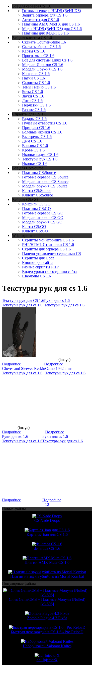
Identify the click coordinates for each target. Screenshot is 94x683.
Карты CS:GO (34, 226)
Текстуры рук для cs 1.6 (22, 305)
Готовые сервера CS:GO (42, 213)
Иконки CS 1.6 (34, 163)
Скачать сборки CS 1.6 (41, 46)
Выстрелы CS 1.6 (37, 136)
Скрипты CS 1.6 (36, 82)
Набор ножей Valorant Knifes (47, 646)
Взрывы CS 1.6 (35, 145)
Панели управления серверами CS (51, 253)
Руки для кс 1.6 (15, 436)
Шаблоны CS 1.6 (36, 276)
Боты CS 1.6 (32, 91)
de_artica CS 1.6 (47, 548)
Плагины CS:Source (39, 172)
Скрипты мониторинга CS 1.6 (48, 240)
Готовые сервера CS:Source (45, 177)
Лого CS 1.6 (32, 100)
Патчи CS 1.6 (33, 78)
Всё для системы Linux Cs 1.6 (47, 60)
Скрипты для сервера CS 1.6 (46, 249)
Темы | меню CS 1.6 (39, 87)
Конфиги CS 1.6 (36, 73)
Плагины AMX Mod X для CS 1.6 (51, 24)
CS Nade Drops (47, 520)
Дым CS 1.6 (32, 141)
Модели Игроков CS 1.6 (42, 64)
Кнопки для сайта (37, 262)
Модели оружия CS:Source (44, 186)
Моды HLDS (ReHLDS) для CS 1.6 (52, 28)
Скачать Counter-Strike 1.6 (44, 42)
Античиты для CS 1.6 (40, 19)
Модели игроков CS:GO (42, 217)
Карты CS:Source (36, 190)
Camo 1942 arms (58, 368)
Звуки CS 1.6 (33, 96)
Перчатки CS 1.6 (36, 105)
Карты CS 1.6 (33, 51)
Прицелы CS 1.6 (36, 127)
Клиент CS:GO (35, 231)
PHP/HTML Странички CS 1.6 (48, 244)
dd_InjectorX (47, 660)
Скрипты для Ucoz (38, 258)
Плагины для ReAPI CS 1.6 (45, 33)
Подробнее (11, 364)
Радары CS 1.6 (34, 118)
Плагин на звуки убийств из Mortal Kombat (47, 576)
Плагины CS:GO (36, 208)
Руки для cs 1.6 (57, 300)
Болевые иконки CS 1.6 (42, 132)
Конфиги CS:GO (36, 204)
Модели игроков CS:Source (45, 181)
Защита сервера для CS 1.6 (44, 15)
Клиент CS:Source (37, 195)
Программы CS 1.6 (38, 55)
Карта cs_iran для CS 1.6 (47, 534)
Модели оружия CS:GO (42, 222)
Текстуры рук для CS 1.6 (23, 300)
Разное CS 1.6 (34, 109)
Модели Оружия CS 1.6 (42, 69)
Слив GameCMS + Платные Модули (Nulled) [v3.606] (47, 601)
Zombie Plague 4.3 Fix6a (47, 618)
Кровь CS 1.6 (33, 150)
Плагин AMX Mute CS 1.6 (47, 562)
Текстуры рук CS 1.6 (39, 159)
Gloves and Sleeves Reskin (23, 368)
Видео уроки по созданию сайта (49, 271)
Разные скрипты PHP (40, 267)
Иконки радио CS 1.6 (40, 154)
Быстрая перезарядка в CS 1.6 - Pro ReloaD (47, 632)
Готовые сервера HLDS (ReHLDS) (51, 10)
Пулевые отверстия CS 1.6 (44, 123)
